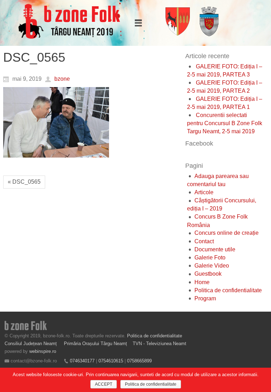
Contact (204, 241)
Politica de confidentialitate (228, 290)
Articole (203, 192)
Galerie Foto (209, 258)
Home (202, 282)
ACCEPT (103, 384)
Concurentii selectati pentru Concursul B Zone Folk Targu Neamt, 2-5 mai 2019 (224, 123)
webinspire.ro (42, 351)
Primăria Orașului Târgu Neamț (95, 343)
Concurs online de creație (226, 233)
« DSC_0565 (24, 182)
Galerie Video (211, 266)
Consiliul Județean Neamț (31, 343)
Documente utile (214, 249)
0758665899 (139, 360)
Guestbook (208, 274)
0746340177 (82, 360)
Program (205, 298)
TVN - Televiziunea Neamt (159, 343)
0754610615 (110, 360)
